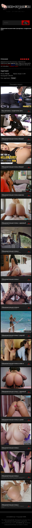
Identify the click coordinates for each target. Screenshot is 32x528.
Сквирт (13, 78)
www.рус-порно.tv (6, 64)
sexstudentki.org (10, 516)
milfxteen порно (13, 66)
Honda (7, 73)
